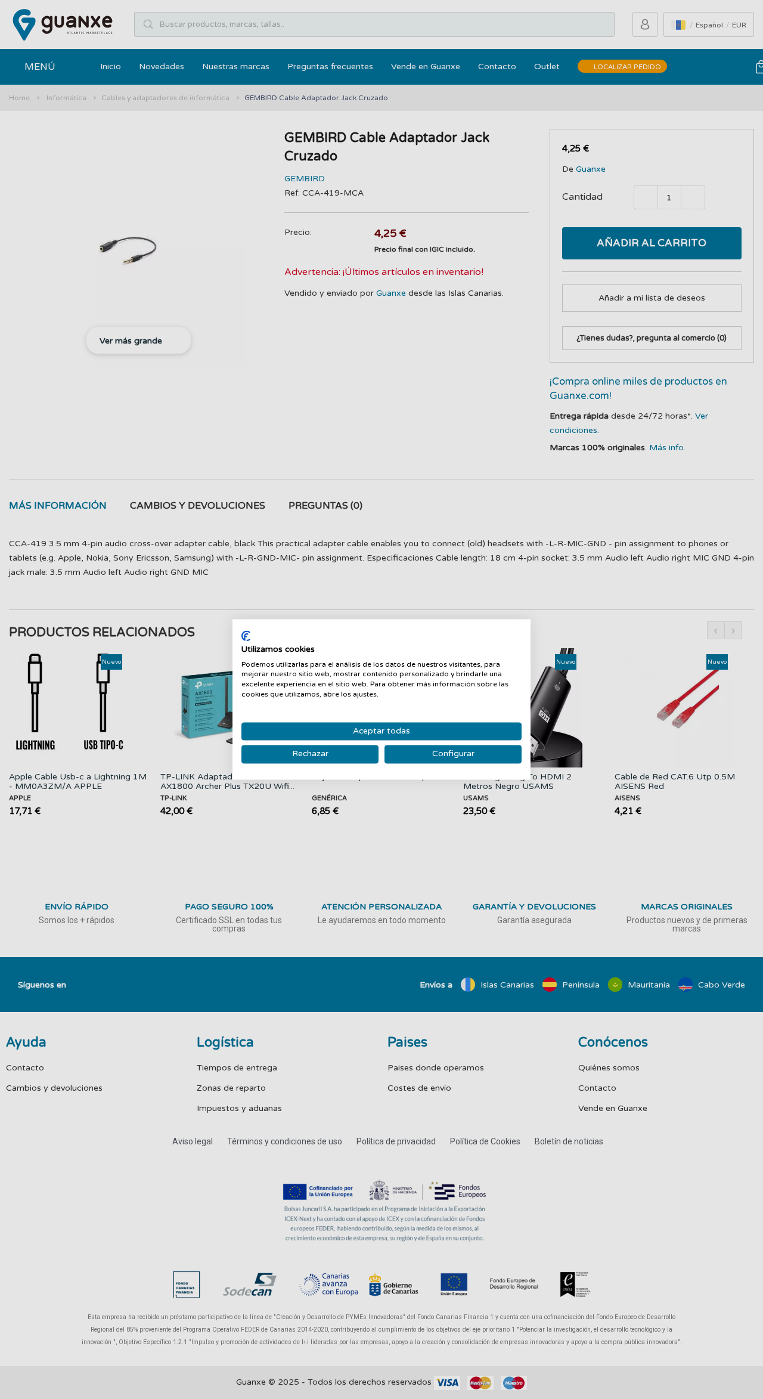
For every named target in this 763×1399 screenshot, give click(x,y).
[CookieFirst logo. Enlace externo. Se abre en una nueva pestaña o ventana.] (245, 635)
